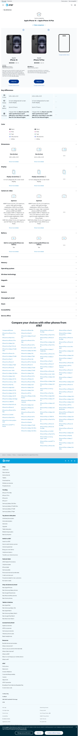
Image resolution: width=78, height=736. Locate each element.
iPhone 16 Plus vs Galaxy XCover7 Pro (65, 334)
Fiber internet (5, 472)
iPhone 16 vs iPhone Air (8, 367)
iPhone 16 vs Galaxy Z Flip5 (28, 356)
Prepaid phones (6, 486)
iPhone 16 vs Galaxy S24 (27, 405)
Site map (4, 707)
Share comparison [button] (39, 25)
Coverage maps (5, 710)
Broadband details (6, 718)
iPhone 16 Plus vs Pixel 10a (46, 393)
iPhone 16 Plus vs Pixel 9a (65, 435)
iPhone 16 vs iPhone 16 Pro (28, 345)
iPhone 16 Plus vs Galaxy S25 (66, 355)
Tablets (4, 477)
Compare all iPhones (7, 330)
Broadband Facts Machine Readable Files (12, 685)
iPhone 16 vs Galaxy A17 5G (9, 390)
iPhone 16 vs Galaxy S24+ (27, 373)
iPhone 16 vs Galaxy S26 (8, 343)
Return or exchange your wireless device (12, 656)
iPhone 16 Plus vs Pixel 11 (46, 361)
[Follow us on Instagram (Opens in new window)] (72, 461)
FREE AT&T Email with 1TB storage (9, 699)
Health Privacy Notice (44, 716)
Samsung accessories (8, 631)
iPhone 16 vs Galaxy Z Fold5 (28, 367)
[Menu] (3, 5)
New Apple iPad (6, 605)
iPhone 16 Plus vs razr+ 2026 (47, 374)
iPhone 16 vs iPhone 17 (8, 362)
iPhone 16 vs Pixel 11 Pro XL (9, 346)
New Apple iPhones (7, 587)
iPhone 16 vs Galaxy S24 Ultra (28, 431)
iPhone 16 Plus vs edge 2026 (47, 396)
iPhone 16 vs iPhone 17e (8, 353)
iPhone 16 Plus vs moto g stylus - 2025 (46, 437)
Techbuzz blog (5, 693)
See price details (43, 72)
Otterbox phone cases (8, 633)
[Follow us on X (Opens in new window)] (65, 461)
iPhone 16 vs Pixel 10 (26, 333)
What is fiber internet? (8, 651)
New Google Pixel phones (8, 593)
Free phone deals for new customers (11, 578)
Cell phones (5, 469)
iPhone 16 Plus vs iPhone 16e (47, 445)
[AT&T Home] (9, 5)
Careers (4, 677)
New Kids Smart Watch (8, 618)
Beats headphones (7, 636)
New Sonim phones (7, 598)
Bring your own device (8, 549)
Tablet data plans (6, 529)
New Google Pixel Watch (8, 616)
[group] (39, 467)
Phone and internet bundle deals (10, 572)
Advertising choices (44, 707)
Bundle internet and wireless (9, 643)
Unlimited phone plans (8, 518)
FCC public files (43, 721)
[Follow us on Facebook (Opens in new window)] (68, 461)
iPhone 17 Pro (5, 495)
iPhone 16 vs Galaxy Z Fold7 (28, 370)
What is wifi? (5, 659)
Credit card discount (7, 575)
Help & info (5, 679)
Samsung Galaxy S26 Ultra (9, 503)
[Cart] (71, 5)
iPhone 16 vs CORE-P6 (8, 401)
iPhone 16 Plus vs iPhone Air (47, 371)
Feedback (4, 696)
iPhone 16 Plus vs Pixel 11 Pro (47, 335)
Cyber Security (43, 718)
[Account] (75, 5)
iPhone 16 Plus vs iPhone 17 (47, 364)
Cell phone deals (6, 564)
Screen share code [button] (7, 688)
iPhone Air (5, 498)
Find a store (64, 1)
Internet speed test (7, 547)
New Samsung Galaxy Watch (9, 613)
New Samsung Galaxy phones (10, 590)
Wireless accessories (7, 483)
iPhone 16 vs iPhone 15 (8, 407)
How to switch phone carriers (10, 544)
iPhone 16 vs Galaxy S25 (27, 353)
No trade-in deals (6, 580)
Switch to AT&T (6, 541)
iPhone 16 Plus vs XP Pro (65, 405)
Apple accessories (7, 625)
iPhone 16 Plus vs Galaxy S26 (47, 342)
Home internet (6, 475)
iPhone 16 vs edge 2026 (8, 387)
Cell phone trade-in (7, 552)
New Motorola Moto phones (9, 595)
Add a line (4, 524)
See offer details (15, 76)
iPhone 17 (4, 501)
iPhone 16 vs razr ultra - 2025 (28, 347)
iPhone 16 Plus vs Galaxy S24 (66, 416)
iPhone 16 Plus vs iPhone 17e (47, 354)
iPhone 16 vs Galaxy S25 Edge (9, 399)
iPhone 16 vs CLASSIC (7, 414)
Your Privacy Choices (44, 713)
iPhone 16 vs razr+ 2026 (8, 370)
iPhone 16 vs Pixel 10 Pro (8, 417)
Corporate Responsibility (8, 674)
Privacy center (43, 710)
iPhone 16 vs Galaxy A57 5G (9, 379)
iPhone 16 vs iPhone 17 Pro (9, 340)
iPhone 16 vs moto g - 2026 (9, 382)
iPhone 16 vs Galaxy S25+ (27, 384)
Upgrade (4, 526)
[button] (20, 177)
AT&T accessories (6, 628)
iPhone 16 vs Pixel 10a (7, 384)
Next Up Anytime (6, 534)
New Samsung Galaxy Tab (9, 608)
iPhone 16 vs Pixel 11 (7, 359)
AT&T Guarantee (6, 682)
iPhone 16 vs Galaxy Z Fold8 (9, 356)
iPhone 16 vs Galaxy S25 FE (9, 396)
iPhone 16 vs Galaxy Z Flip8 (9, 365)
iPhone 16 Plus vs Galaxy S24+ (66, 381)
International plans (7, 521)
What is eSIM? (5, 654)
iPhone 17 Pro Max (7, 492)
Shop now (13, 81)
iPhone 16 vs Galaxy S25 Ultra (28, 350)
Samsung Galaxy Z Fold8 (8, 509)
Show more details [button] (14, 161)
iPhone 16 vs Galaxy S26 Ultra (9, 373)
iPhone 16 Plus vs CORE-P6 (47, 416)
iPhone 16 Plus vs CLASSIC (47, 431)
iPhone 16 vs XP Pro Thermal (28, 362)
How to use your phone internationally (12, 648)
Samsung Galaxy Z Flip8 (8, 511)
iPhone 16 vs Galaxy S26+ (8, 376)
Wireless (9, 454)
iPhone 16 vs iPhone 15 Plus (28, 382)
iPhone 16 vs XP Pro (26, 393)
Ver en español (72, 1)
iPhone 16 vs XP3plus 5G (27, 379)
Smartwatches (6, 480)
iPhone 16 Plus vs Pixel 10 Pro (47, 434)
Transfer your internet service (10, 555)
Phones (14, 454)
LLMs (3, 702)
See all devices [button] (8, 10)
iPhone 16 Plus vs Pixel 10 (65, 330)
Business (9, 1)
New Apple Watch (7, 610)
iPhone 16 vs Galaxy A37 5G (9, 393)
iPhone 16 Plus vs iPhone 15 (47, 424)
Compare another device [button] (64, 54)
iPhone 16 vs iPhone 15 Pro (28, 376)
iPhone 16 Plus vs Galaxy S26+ (47, 381)
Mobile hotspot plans (7, 532)
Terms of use (5, 713)
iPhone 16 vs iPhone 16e (27, 330)
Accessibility (5, 716)
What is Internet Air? (7, 646)
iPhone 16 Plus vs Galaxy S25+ (66, 396)
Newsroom (5, 669)
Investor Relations (7, 671)
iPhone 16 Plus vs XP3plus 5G (66, 389)
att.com (4, 454)
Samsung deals (6, 570)
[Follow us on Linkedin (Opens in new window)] (75, 461)
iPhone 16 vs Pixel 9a (26, 422)
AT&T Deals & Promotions (9, 562)
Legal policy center (6, 721)
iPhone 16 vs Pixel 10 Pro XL (9, 404)
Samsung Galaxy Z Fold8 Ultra (10, 506)
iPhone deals (5, 567)
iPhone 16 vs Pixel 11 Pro (8, 337)
